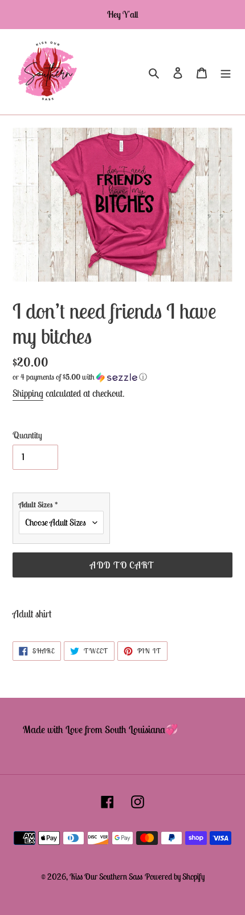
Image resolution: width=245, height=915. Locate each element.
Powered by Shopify (175, 876)
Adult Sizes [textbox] (38, 504)
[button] (80, 377)
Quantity (27, 435)
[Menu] (226, 72)
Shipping (28, 393)
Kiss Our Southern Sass (106, 876)
